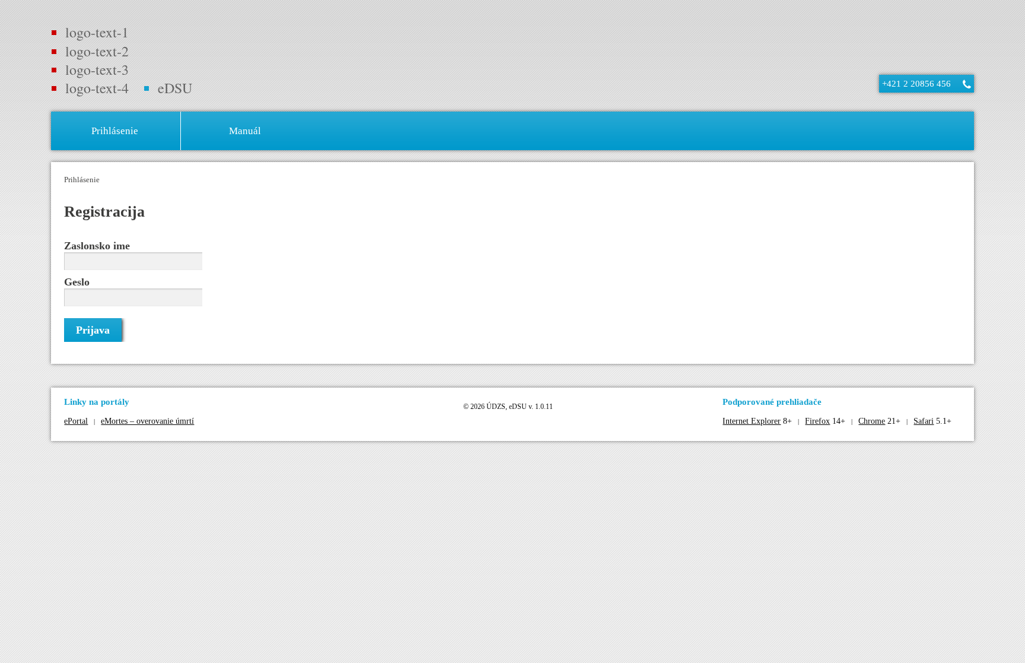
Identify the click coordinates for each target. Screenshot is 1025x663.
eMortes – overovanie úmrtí (147, 421)
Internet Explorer (751, 421)
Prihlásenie (82, 179)
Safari (923, 421)
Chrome (871, 421)
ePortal (76, 421)
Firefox (817, 421)
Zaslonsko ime (97, 246)
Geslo (77, 282)
